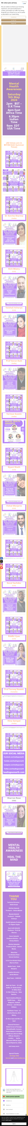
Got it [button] (14, 1123)
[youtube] (1, 567)
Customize (13, 17)
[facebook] (1, 558)
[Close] (23, 1089)
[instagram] (1, 564)
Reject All (13, 23)
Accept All (13, 20)
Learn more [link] (8, 1120)
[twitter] (1, 561)
